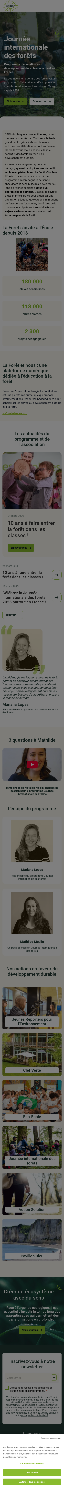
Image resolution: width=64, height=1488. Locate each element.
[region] (32, 1461)
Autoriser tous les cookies (31, 1482)
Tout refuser (32, 1472)
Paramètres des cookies (32, 1463)
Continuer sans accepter (51, 1438)
